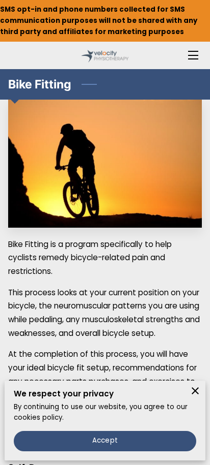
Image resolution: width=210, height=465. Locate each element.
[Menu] (192, 55)
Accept (105, 440)
